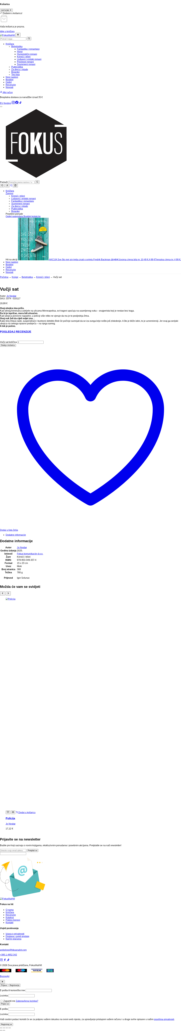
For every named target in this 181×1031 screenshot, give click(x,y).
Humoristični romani (27, 54)
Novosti (9, 87)
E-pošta (4, 1009)
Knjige (15, 277)
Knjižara (10, 44)
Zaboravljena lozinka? (27, 1001)
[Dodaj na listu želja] (8, 812)
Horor (20, 51)
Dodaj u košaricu (8, 345)
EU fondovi (5, 103)
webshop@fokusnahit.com (13, 950)
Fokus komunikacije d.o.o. (30, 554)
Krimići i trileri (24, 56)
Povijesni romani (25, 62)
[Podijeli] (7, 1027)
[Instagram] (13, 103)
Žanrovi (9, 193)
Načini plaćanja (13, 939)
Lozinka (4, 995)
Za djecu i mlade (19, 69)
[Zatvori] (2, 982)
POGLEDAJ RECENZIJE (15, 331)
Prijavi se (5, 1004)
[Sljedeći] (8, 593)
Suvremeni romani (26, 64)
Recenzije (11, 85)
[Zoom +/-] (1, 1027)
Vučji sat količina (8, 342)
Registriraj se (6, 1024)
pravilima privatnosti (164, 1019)
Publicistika (17, 67)
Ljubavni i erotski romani (29, 59)
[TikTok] (20, 103)
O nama (10, 910)
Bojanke (15, 72)
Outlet (9, 82)
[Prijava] (7, 185)
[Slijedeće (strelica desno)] (4, 1030)
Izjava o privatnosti (15, 934)
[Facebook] (17, 103)
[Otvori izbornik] (1, 106)
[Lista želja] (11, 186)
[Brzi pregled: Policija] (13, 812)
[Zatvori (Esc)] (9, 1027)
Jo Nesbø (11, 296)
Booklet (9, 79)
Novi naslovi (12, 77)
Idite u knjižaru (7, 31)
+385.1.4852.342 (8, 955)
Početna (4, 277)
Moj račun (7, 92)
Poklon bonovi (13, 920)
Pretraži (4, 182)
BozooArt (4, 976)
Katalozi (10, 917)
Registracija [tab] (14, 985)
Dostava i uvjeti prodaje (17, 936)
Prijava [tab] (4, 985)
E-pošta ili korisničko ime (12, 990)
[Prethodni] (2, 593)
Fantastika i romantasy (28, 49)
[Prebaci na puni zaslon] (4, 1027)
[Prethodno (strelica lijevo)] (1, 1030)
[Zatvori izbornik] (18, 35)
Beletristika (16, 46)
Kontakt (9, 922)
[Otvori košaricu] (15, 185)
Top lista (15, 74)
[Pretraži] (29, 38)
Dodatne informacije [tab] (16, 535)
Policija (10, 818)
